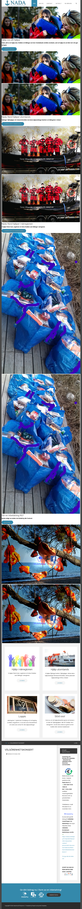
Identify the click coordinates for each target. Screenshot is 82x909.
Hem (34, 3)
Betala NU (7, 522)
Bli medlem (68, 3)
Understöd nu (53, 895)
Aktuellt (59, 3)
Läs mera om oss (9, 49)
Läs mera (22, 680)
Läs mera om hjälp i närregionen (13, 230)
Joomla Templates (42, 905)
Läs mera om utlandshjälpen (12, 124)
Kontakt (49, 3)
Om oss (41, 3)
